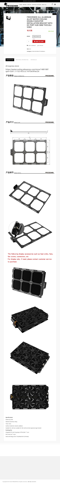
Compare (41, 45)
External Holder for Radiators (22, 10)
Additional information (22, 59)
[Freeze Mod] (11, 4)
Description (10, 59)
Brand (28, 36)
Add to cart (40, 41)
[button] (37, 36)
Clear (34, 39)
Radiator (12, 10)
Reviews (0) (34, 59)
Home (6, 10)
